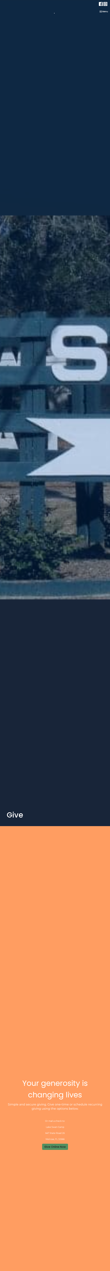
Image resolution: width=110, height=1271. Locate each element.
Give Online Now (55, 1147)
